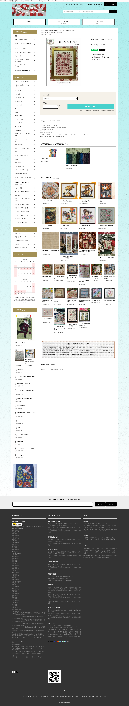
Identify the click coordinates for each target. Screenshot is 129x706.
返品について (96, 110)
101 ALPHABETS (19, 363)
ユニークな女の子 (67, 225)
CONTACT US (98, 22)
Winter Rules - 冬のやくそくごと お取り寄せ (68, 257)
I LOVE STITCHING (47, 319)
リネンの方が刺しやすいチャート (54, 32)
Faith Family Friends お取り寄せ (84, 324)
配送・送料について (45, 696)
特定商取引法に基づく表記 (108, 110)
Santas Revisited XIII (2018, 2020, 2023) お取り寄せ (87, 251)
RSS (100, 696)
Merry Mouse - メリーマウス (107, 257)
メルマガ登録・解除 (73, 4)
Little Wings (20, 441)
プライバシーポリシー (80, 696)
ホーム (42, 30)
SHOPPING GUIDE (64, 22)
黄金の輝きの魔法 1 (86, 201)
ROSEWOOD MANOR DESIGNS (67, 30)
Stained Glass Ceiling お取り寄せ (84, 301)
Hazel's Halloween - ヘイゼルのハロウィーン (72, 277)
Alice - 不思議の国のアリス (84, 280)
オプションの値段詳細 (85, 110)
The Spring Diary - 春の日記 (47, 301)
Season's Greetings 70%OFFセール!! (72, 301)
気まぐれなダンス (86, 225)
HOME (29, 22)
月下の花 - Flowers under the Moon (25, 376)
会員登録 (92, 4)
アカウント (84, 4)
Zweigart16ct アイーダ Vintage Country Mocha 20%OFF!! (50, 251)
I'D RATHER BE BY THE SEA (25, 398)
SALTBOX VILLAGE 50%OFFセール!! (47, 277)
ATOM (104, 696)
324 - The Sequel (96, 300)
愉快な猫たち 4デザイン (23, 383)
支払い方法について (33, 696)
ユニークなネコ (48, 225)
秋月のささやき (104, 201)
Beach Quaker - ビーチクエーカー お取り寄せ (59, 328)
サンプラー (48, 34)
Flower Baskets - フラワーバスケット (26, 413)
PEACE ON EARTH (22, 405)
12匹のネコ (20, 369)
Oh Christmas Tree (22, 428)
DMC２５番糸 (44, 158)
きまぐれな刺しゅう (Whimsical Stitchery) (29, 361)
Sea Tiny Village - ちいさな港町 (109, 277)
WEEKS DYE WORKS (71, 165)
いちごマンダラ (48, 200)
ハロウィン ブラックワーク (27, 448)
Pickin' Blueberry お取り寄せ (72, 325)
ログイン (100, 4)
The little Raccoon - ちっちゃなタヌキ (96, 277)
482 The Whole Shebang (109, 301)
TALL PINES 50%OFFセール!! (59, 300)
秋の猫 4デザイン (59, 277)
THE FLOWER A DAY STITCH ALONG (25, 391)
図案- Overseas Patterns (51, 30)
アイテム (111, 4)
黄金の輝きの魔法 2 (67, 201)
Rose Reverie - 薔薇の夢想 (107, 225)
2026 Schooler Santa (20, 342)
